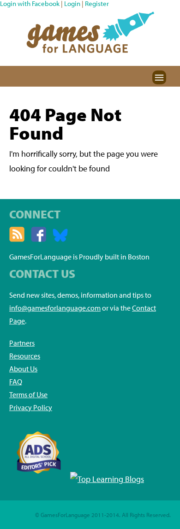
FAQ (15, 381)
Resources (24, 355)
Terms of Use (28, 394)
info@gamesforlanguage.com (55, 307)
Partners (22, 342)
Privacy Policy (30, 407)
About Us (23, 368)
